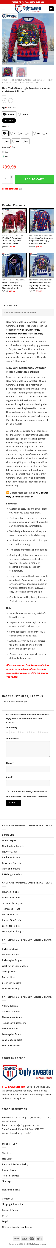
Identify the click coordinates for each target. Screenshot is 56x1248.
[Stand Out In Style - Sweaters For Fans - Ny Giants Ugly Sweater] (14, 265)
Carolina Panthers (11, 1011)
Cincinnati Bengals (11, 863)
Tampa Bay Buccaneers (14, 1022)
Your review (12, 738)
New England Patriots (13, 846)
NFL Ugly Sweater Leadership (17, 1226)
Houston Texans (10, 891)
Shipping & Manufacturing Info (20, 312)
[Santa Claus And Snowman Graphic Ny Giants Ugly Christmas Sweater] (42, 220)
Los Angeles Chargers (13, 931)
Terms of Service (10, 1175)
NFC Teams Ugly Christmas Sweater (28, 80)
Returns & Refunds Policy (15, 1164)
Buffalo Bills (8, 834)
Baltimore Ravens (11, 857)
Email (9, 777)
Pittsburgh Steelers (12, 874)
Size (4, 126)
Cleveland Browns (11, 868)
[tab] (28, 305)
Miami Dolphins (10, 840)
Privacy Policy (9, 1169)
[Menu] (4, 8)
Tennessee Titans (11, 908)
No (6, 156)
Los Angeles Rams (11, 1034)
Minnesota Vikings (11, 988)
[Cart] (51, 8)
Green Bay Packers (11, 982)
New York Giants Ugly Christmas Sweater (27, 81)
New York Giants (10, 954)
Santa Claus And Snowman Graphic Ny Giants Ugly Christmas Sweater (41, 241)
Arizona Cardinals (11, 1028)
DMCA (5, 1215)
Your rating (12, 727)
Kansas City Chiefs (11, 920)
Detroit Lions (8, 977)
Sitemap (6, 1181)
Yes (6, 152)
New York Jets (9, 851)
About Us (6, 1153)
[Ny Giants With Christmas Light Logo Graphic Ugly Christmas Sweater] (42, 265)
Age (4, 107)
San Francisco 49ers (12, 1039)
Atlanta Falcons (10, 1005)
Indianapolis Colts (11, 897)
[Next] (49, 39)
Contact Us (7, 1198)
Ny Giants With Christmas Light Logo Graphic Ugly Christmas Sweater (40, 285)
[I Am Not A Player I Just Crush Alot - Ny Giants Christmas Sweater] (14, 220)
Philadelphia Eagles (12, 960)
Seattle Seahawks (11, 1045)
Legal (5, 1221)
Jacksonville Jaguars (12, 903)
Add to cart (34, 179)
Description (10, 305)
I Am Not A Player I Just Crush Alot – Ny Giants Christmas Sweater (12, 241)
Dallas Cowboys (10, 948)
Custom (6, 147)
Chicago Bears (9, 971)
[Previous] (6, 39)
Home (4, 80)
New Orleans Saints (12, 1017)
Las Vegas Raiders (11, 925)
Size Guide (7, 1158)
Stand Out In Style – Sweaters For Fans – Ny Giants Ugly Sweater (12, 285)
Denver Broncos (10, 914)
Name (9, 763)
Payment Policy (10, 1209)
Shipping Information (13, 1204)
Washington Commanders (15, 965)
